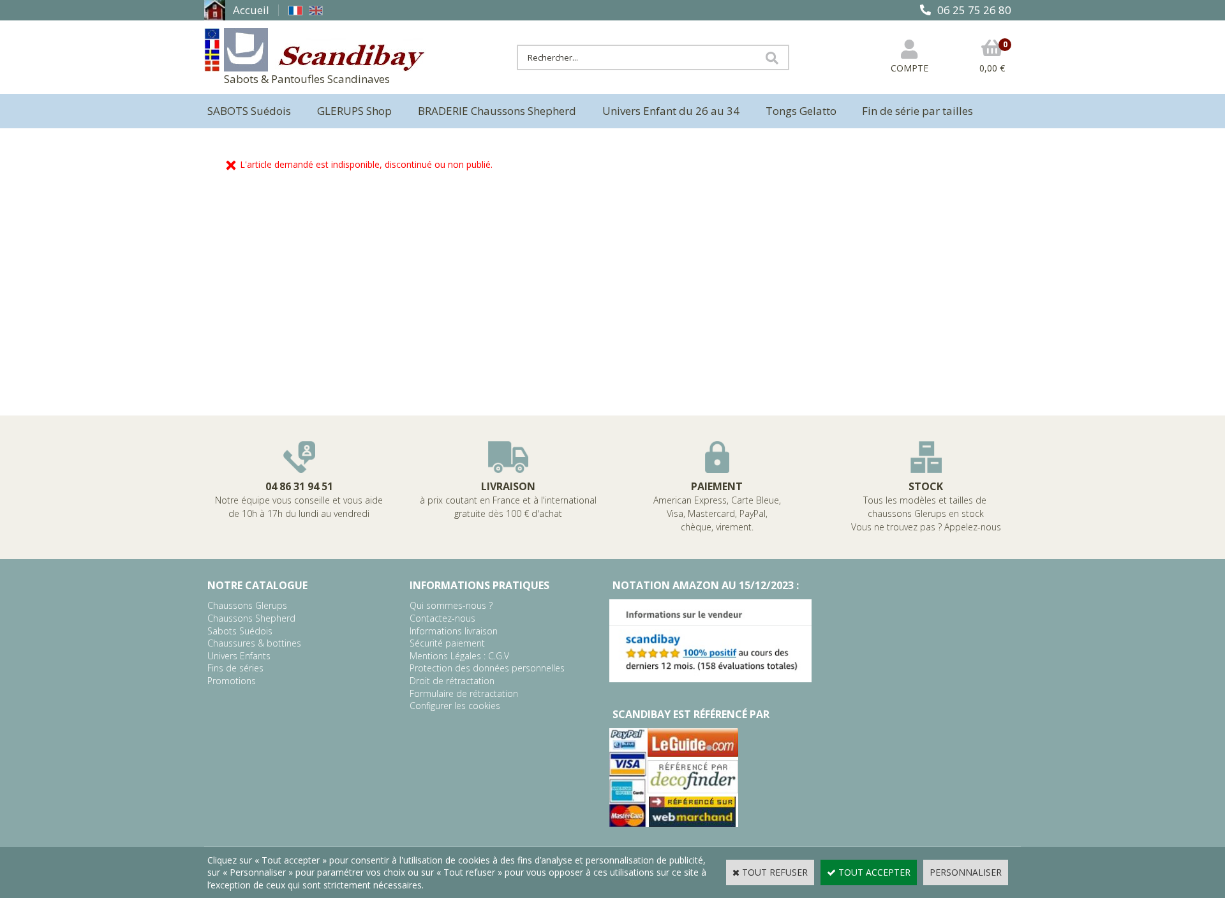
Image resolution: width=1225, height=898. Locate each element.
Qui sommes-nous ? (451, 605)
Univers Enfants (239, 656)
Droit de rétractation (452, 681)
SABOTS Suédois (249, 110)
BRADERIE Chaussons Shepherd (497, 110)
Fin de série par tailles (917, 110)
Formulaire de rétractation (464, 693)
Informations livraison (454, 631)
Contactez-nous (442, 618)
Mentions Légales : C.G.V (459, 656)
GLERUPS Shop (354, 110)
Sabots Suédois (239, 631)
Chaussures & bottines (254, 643)
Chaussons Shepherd (251, 618)
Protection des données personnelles (487, 668)
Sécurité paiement (447, 643)
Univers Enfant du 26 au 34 (670, 110)
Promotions (231, 681)
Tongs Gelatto (801, 110)
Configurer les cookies (455, 706)
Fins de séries (235, 668)
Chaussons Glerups (247, 605)
